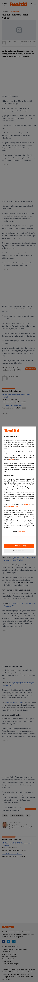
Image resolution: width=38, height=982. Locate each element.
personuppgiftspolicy (12, 506)
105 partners (21, 531)
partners (11, 459)
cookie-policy (27, 504)
